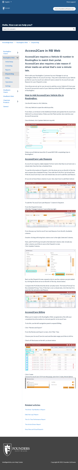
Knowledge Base (7, 42)
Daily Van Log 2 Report (31, 414)
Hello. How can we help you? (17, 25)
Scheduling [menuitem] (8, 66)
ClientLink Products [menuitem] (6, 101)
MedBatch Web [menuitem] (8, 96)
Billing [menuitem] (7, 78)
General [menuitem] (5, 106)
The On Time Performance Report (35, 419)
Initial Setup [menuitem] (9, 62)
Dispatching (35, 42)
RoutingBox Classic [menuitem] (7, 52)
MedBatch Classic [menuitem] (6, 91)
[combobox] (37, 29)
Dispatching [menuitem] (9, 74)
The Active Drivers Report (33, 424)
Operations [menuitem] (9, 82)
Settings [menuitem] (8, 86)
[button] (17, 52)
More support (71, 2)
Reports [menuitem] (8, 70)
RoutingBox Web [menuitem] (9, 57)
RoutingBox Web (22, 42)
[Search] (74, 29)
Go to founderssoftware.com (64, 9)
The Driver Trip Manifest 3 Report (35, 409)
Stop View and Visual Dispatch (34, 429)
